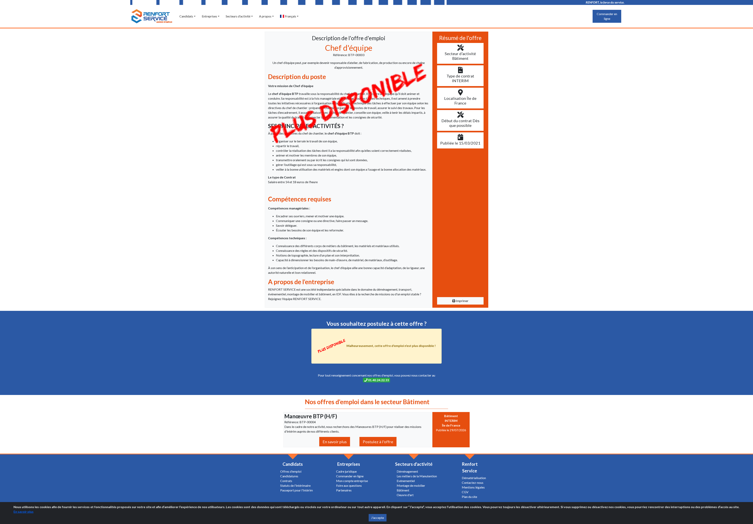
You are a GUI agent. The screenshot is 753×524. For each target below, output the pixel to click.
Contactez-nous (472, 482)
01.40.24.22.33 (378, 380)
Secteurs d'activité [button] (238, 16)
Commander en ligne (607, 16)
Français (290, 16)
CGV (465, 492)
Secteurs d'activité (414, 464)
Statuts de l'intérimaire (295, 485)
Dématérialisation (474, 478)
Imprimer (461, 301)
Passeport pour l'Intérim (296, 490)
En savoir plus (335, 441)
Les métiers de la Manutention (417, 476)
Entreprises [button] (209, 16)
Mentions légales (473, 487)
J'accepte (377, 517)
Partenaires (344, 490)
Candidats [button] (186, 16)
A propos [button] (265, 16)
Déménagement (407, 471)
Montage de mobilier (411, 485)
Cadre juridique (346, 471)
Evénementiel (406, 481)
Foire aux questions (349, 485)
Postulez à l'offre (378, 441)
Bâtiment (403, 490)
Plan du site (469, 497)
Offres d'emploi (290, 471)
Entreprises (348, 464)
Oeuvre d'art (405, 495)
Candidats (293, 464)
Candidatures (289, 476)
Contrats (286, 481)
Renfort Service (470, 467)
